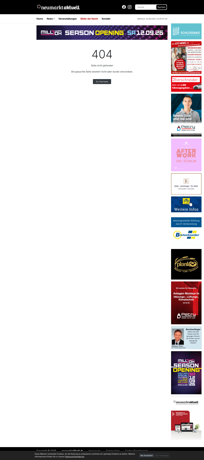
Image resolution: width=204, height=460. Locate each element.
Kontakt (106, 18)
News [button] (50, 18)
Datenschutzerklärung (74, 457)
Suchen (161, 7)
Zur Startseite (102, 81)
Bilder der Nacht (89, 18)
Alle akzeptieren (146, 455)
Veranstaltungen (67, 18)
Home (39, 18)
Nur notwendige (162, 455)
